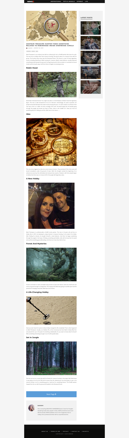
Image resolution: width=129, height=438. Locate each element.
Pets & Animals (69, 1)
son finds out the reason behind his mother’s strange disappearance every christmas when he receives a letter (90, 56)
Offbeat (80, 1)
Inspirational (56, 1)
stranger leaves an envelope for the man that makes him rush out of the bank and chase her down (90, 42)
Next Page (51, 394)
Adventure (29, 51)
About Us (45, 431)
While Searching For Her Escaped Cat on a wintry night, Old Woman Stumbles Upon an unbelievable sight (90, 27)
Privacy (66, 431)
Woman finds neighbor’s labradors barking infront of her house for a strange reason (90, 71)
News (37, 51)
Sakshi (30, 48)
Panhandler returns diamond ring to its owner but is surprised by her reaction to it (91, 86)
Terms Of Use (55, 431)
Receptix (86, 431)
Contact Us (76, 431)
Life (86, 1)
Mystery (33, 51)
